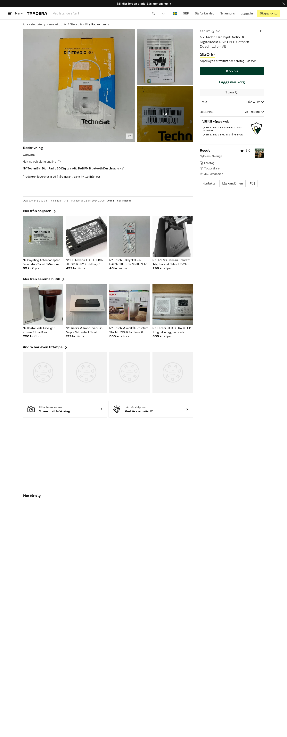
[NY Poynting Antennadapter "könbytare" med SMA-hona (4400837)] (43, 236)
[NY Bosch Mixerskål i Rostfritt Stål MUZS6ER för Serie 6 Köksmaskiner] (129, 304)
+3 (165, 114)
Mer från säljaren (40, 211)
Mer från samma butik (44, 279)
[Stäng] (284, 3)
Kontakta (208, 183)
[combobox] (104, 13)
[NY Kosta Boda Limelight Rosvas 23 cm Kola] (43, 304)
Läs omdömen (232, 183)
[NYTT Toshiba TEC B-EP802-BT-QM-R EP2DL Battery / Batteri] (86, 236)
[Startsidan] (37, 13)
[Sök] (153, 13)
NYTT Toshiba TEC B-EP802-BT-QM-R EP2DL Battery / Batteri (85, 262)
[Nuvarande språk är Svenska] (175, 13)
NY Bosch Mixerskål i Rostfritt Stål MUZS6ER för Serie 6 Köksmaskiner (128, 330)
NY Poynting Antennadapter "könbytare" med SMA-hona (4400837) (41, 262)
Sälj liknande (124, 200)
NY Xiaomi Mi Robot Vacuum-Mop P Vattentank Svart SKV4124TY (84, 330)
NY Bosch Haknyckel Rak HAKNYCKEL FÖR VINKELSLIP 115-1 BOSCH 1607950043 (128, 262)
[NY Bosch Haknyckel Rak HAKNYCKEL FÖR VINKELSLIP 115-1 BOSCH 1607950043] (129, 236)
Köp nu (232, 71)
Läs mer (251, 61)
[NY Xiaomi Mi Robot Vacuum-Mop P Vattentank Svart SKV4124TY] (86, 304)
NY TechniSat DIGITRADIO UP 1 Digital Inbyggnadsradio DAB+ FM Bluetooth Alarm (171, 330)
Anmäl (110, 200)
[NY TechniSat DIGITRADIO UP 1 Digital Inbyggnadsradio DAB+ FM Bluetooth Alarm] (172, 304)
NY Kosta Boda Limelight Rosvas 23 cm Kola (39, 330)
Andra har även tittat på (45, 347)
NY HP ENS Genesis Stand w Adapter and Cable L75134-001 (171, 262)
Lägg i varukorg (232, 82)
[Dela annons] (260, 31)
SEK (186, 13)
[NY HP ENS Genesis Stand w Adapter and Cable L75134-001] (172, 236)
